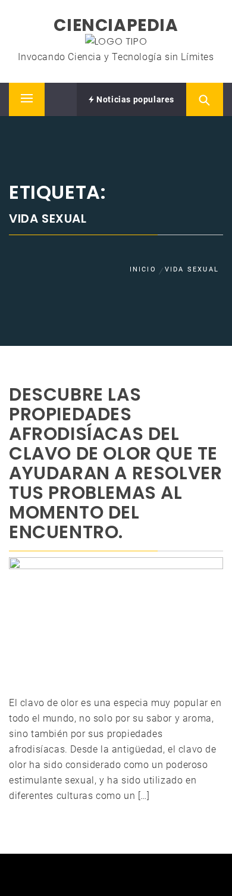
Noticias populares (134, 99)
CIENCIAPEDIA (116, 25)
